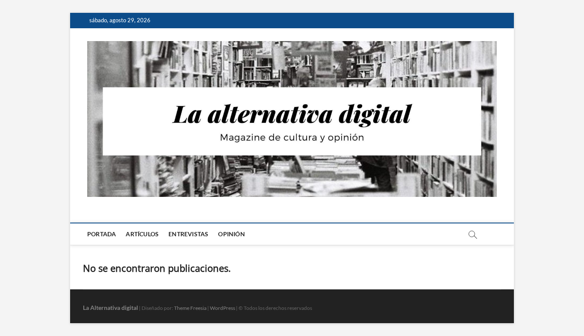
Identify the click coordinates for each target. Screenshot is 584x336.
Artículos (142, 234)
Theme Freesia (190, 308)
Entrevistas (188, 234)
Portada (101, 234)
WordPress (222, 308)
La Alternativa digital (110, 307)
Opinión (231, 234)
